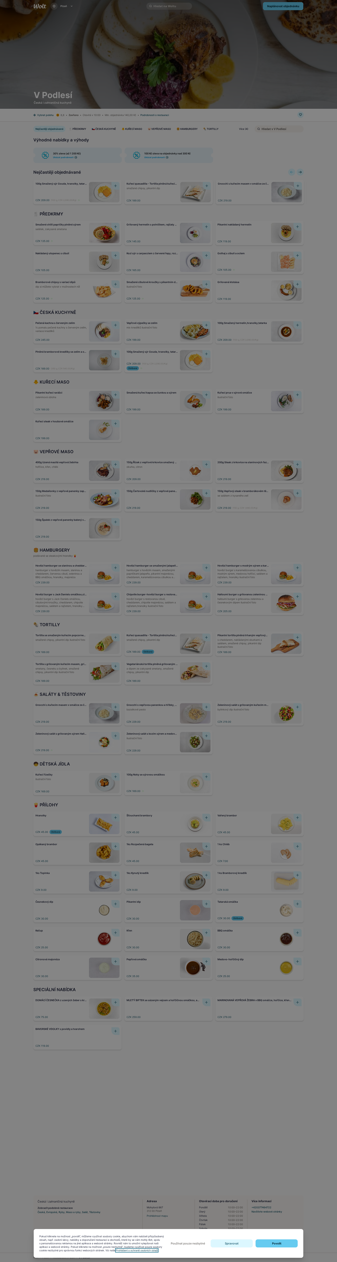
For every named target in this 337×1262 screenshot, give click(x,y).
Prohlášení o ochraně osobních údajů (137, 1250)
